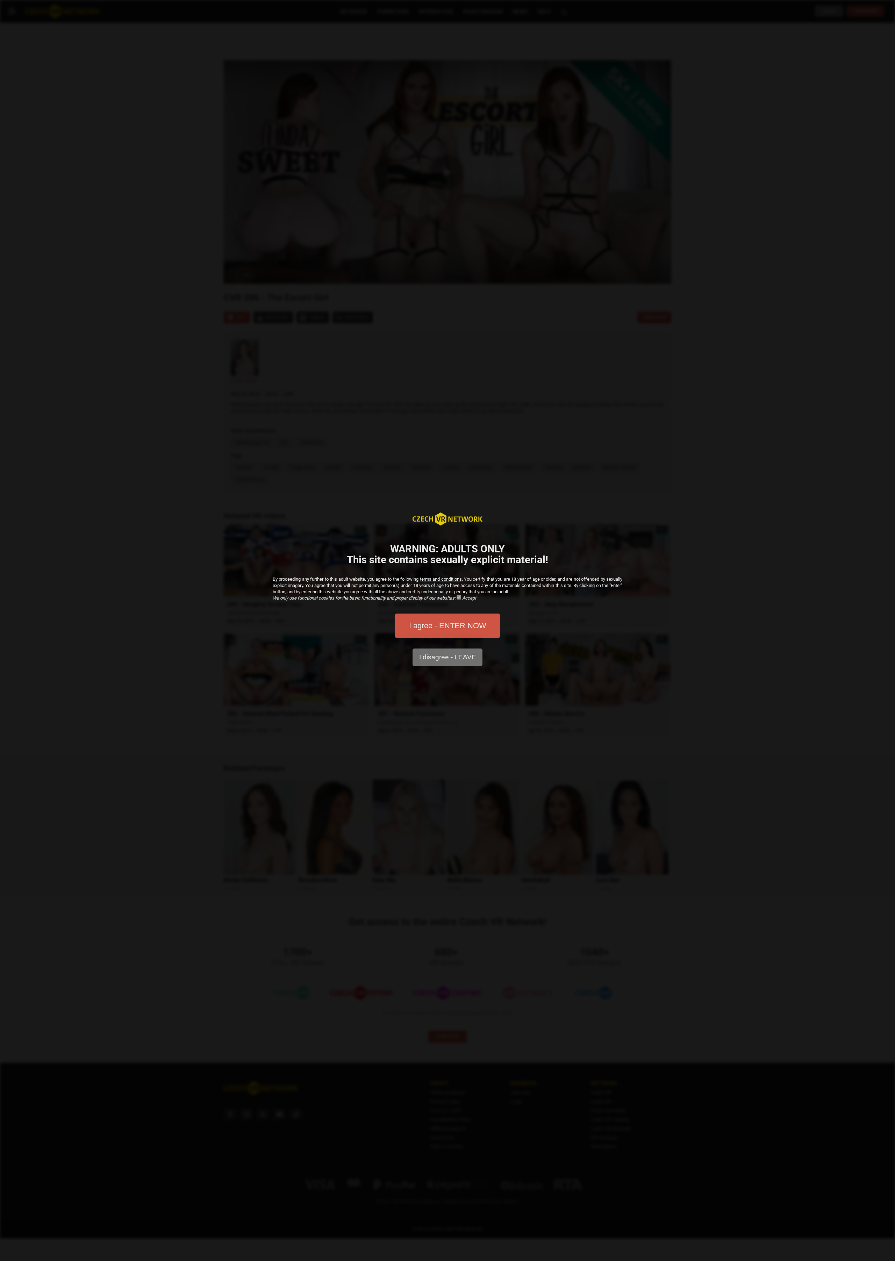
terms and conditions (441, 579)
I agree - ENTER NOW (447, 625)
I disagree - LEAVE (447, 657)
